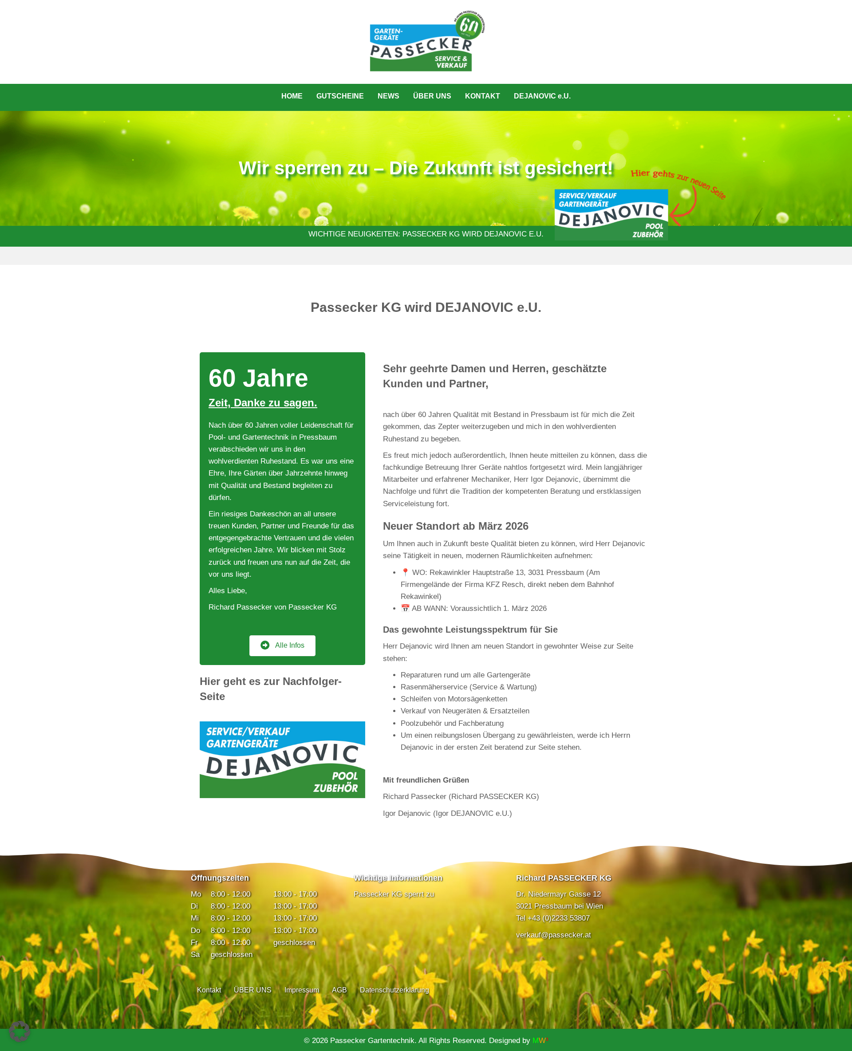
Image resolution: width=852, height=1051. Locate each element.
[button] (19, 1031)
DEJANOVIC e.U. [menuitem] (542, 96)
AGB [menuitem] (339, 990)
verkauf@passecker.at (553, 935)
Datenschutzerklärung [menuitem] (394, 990)
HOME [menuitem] (292, 96)
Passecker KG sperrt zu (394, 894)
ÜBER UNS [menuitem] (432, 96)
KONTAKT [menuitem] (482, 96)
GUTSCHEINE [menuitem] (340, 96)
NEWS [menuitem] (388, 96)
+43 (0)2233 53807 (559, 918)
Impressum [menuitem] (301, 990)
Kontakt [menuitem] (209, 990)
